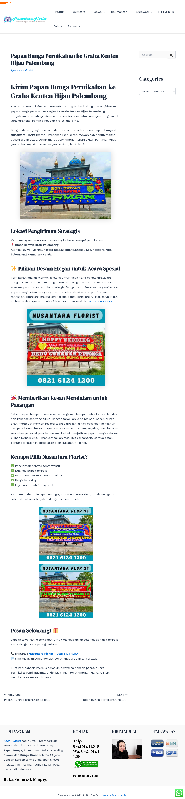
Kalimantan (119, 11)
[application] (65, 12)
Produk (58, 11)
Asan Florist (12, 740)
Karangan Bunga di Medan (114, 795)
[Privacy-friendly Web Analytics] (7, 2)
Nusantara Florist (101, 301)
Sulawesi (142, 11)
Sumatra (79, 11)
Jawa (98, 11)
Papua (72, 26)
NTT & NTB (166, 11)
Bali (56, 26)
